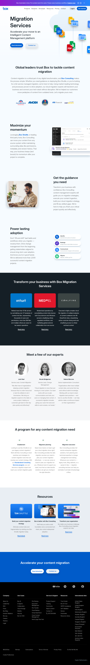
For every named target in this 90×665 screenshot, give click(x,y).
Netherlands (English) (81, 612)
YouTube (56, 586)
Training (48, 603)
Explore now (71, 3)
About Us (5, 601)
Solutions (34, 8)
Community (49, 606)
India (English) (79, 609)
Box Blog (5, 611)
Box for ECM (20, 616)
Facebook (82, 586)
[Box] (5, 8)
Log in (73, 8)
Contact (63, 8)
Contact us (31, 45)
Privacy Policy (57, 649)
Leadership (6, 603)
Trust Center (64, 601)
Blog (65, 586)
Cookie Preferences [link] (8, 655)
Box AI (19, 601)
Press (4, 608)
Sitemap (17, 649)
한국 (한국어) (78, 636)
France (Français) (79, 624)
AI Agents (20, 603)
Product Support (50, 601)
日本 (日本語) (78, 633)
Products (27, 8)
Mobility (19, 611)
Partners (5, 621)
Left (78, 3)
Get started (82, 8)
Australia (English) (80, 617)
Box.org (5, 616)
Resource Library (65, 616)
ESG (4, 606)
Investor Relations (8, 613)
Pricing (57, 8)
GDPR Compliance (66, 606)
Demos (63, 611)
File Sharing (35, 601)
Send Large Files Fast (38, 619)
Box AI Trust (64, 603)
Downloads (64, 613)
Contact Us (49, 611)
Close (84, 3)
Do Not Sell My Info (72, 649)
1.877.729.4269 (51, 613)
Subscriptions (29, 649)
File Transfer (35, 608)
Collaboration (21, 606)
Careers (5, 618)
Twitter (73, 586)
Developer (42, 8)
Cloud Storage (21, 608)
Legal (4, 623)
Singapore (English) (80, 622)
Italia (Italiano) (78, 631)
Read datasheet (17, 45)
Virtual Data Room (37, 612)
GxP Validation (64, 608)
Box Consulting (67, 78)
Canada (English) (79, 619)
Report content (50, 608)
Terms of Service (43, 649)
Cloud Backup (35, 610)
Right (81, 3)
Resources (50, 8)
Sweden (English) (80, 614)
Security (19, 613)
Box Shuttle (23, 135)
